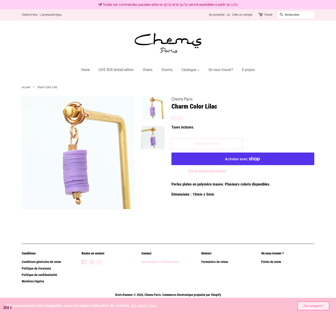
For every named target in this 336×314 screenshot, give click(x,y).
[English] (5, 307)
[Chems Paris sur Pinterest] (91, 263)
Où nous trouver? (220, 70)
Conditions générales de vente (41, 262)
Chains (147, 70)
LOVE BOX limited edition (116, 70)
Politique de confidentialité (39, 275)
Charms (167, 70)
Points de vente (271, 262)
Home (85, 70)
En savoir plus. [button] (144, 306)
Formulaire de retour (214, 262)
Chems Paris (152, 295)
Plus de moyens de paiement (207, 171)
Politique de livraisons (36, 268)
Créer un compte (242, 14)
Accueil (26, 87)
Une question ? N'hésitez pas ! (161, 262)
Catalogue (189, 70)
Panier (268, 14)
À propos (248, 70)
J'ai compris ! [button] (313, 306)
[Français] (10, 307)
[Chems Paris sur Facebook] (84, 263)
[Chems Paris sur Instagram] (98, 263)
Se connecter (217, 14)
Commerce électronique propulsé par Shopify (191, 295)
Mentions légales (33, 281)
